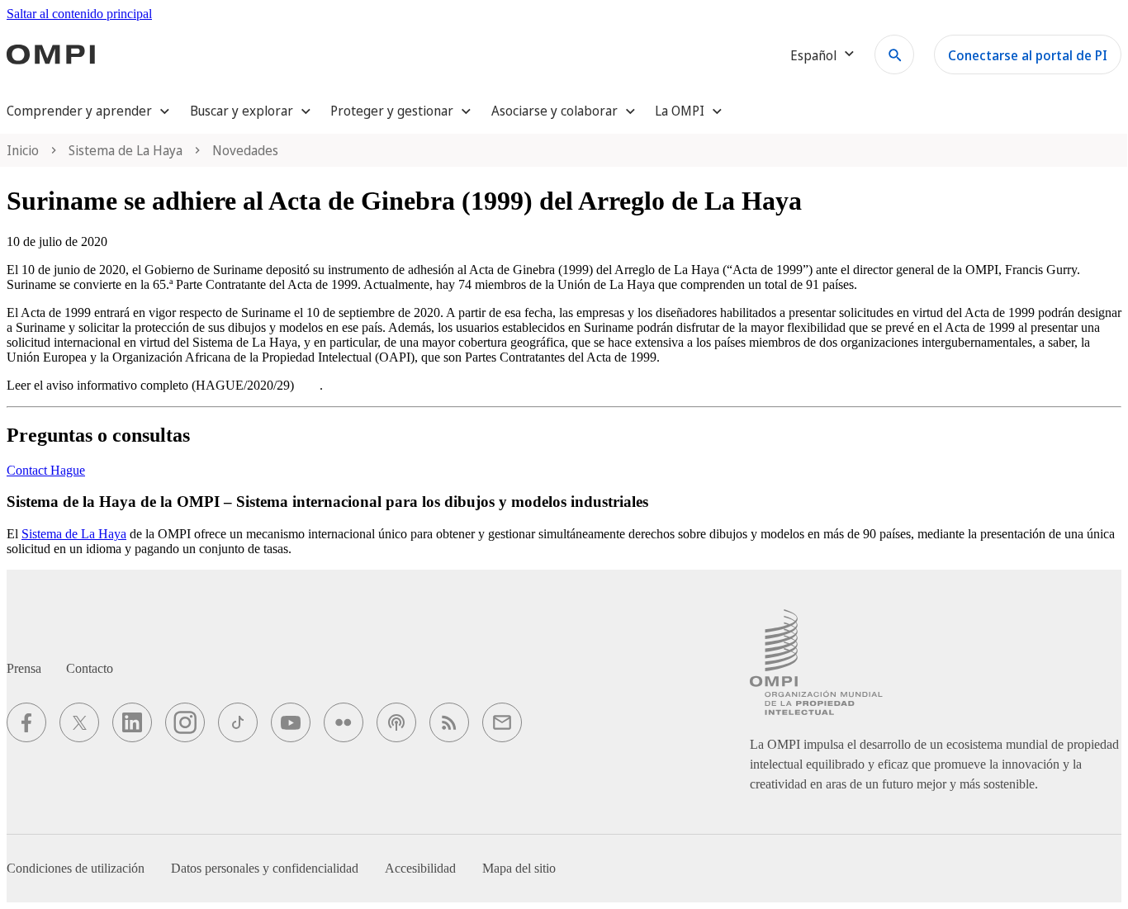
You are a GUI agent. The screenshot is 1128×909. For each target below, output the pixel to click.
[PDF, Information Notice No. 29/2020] (308, 385)
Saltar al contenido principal (79, 14)
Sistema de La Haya (73, 534)
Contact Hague (46, 470)
